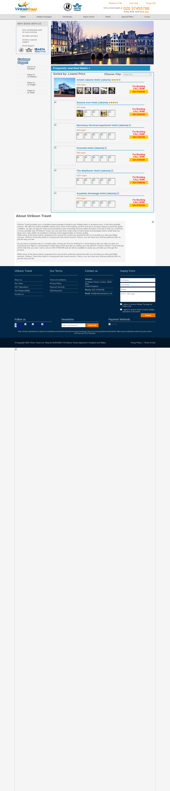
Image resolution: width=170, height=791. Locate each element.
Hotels (108, 17)
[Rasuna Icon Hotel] (80, 113)
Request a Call (115, 3)
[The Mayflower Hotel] (80, 181)
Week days (144, 12)
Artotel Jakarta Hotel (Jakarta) (94, 80)
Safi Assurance (56, 290)
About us (18, 280)
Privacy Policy (55, 283)
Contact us (19, 294)
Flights (23, 17)
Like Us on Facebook (31, 68)
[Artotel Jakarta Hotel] (80, 90)
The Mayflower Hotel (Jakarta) (94, 170)
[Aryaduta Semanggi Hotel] (80, 204)
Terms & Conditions (58, 280)
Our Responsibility (22, 290)
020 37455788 (136, 8)
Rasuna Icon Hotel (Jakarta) (93, 102)
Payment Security (57, 287)
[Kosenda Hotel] (80, 158)
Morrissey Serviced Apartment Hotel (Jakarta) (103, 125)
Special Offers (127, 17)
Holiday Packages (44, 17)
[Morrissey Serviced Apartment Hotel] (80, 136)
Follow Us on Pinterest (32, 76)
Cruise (147, 17)
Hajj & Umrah (88, 17)
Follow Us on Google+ (31, 84)
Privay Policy (136, 343)
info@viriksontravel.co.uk (98, 293)
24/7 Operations (21, 287)
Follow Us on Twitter (31, 92)
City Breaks (67, 17)
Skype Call (150, 3)
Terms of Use (149, 343)
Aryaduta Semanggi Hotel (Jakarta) (97, 193)
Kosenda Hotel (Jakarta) (91, 148)
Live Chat (134, 3)
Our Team (19, 283)
